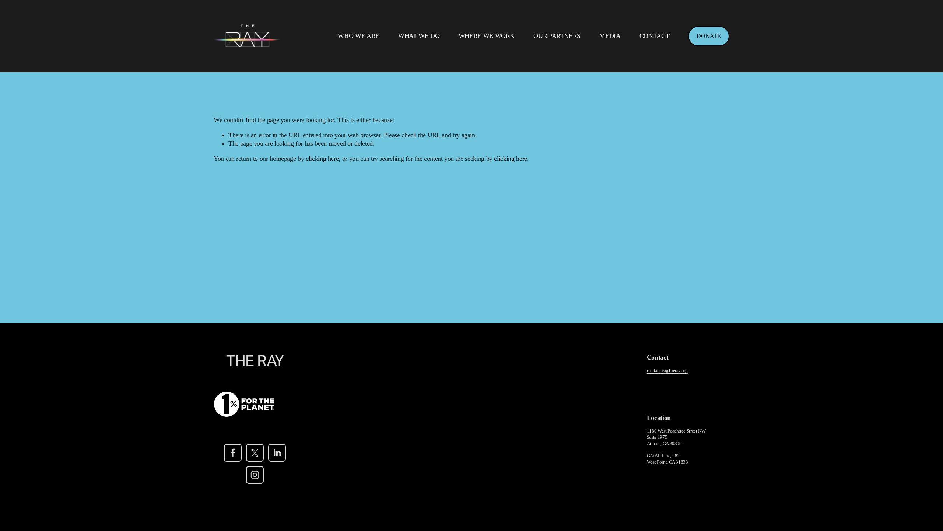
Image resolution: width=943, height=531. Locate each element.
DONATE (709, 36)
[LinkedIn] (277, 453)
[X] (255, 453)
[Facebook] (233, 453)
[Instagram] (255, 475)
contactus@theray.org (667, 370)
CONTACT (654, 35)
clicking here (322, 158)
